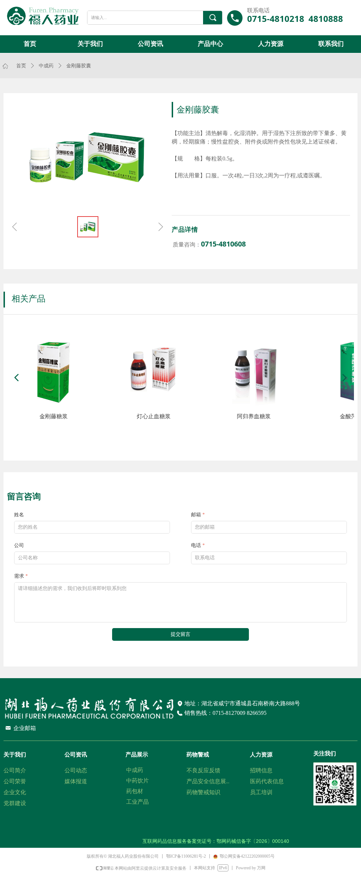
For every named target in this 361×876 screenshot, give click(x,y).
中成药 (46, 65)
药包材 (134, 791)
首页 (21, 65)
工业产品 (137, 802)
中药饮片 (137, 781)
